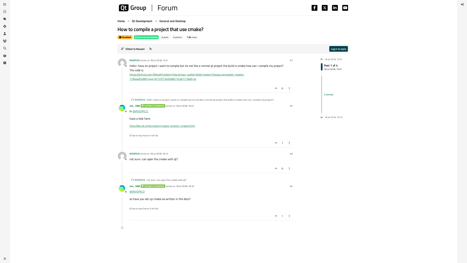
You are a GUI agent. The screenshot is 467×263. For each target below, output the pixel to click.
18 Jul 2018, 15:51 (159, 60)
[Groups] (4, 41)
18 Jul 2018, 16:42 (185, 106)
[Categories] (4, 4)
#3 (291, 153)
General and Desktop (148, 37)
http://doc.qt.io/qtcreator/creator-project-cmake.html (162, 126)
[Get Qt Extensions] (4, 55)
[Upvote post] (276, 88)
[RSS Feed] (150, 49)
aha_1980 (135, 106)
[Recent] (4, 12)
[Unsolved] (4, 63)
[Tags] (4, 19)
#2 (291, 106)
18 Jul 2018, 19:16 (185, 186)
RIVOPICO (135, 60)
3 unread (328, 94)
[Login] (462, 4)
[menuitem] (462, 4)
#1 (291, 60)
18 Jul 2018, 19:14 (159, 153)
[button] (4, 259)
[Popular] (4, 26)
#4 (291, 186)
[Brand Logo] (148, 7)
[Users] (4, 34)
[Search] (4, 48)
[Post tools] (289, 88)
